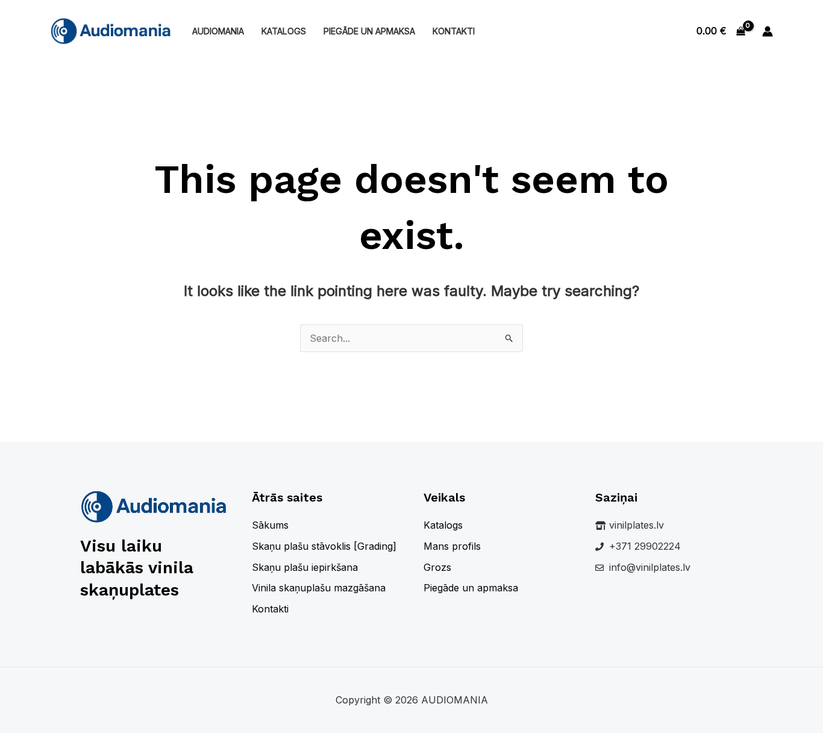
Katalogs (283, 31)
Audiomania (218, 31)
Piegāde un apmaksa (369, 31)
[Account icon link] (767, 31)
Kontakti (454, 31)
